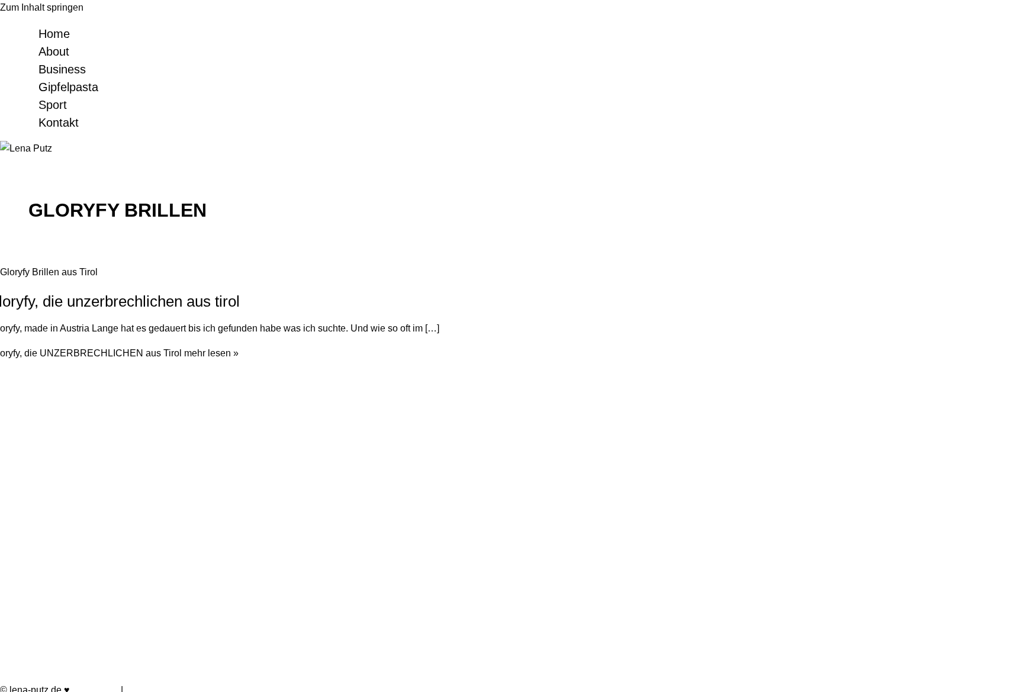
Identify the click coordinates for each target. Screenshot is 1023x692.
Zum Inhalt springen (41, 7)
